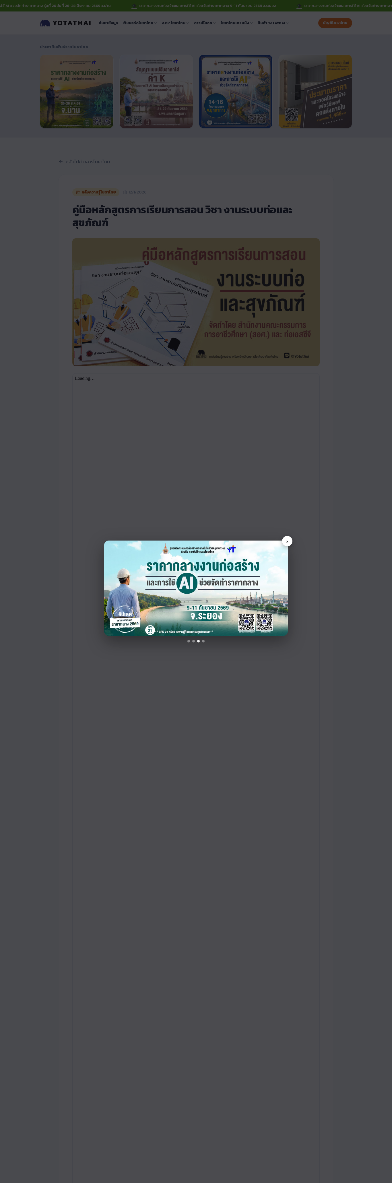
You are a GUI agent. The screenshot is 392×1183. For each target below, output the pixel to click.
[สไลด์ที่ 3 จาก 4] (198, 641)
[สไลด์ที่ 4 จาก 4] (203, 641)
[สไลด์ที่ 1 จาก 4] (188, 641)
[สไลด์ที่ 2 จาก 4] (193, 641)
